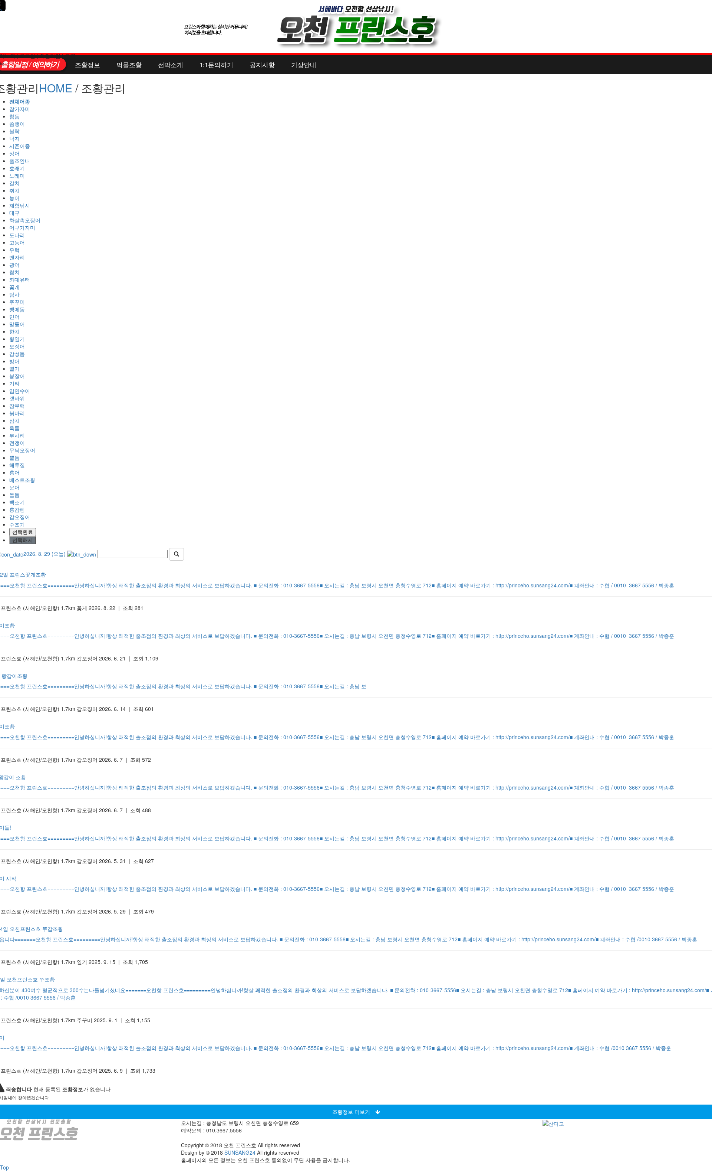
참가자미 (19, 108)
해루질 (17, 465)
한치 (14, 331)
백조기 (17, 502)
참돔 (14, 116)
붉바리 (17, 413)
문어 (14, 487)
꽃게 (14, 287)
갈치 (14, 183)
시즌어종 (19, 146)
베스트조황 (22, 479)
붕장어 (17, 376)
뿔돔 (14, 457)
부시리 (17, 435)
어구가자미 (22, 227)
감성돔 (17, 353)
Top (4, 1167)
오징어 (17, 346)
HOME (55, 88)
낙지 (14, 138)
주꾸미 (17, 301)
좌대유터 (19, 279)
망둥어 (17, 324)
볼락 (14, 131)
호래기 (17, 168)
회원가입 (50, 55)
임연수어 (19, 390)
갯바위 (17, 398)
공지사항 (262, 64)
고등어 (17, 242)
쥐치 (14, 190)
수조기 (17, 524)
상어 (14, 153)
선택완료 (22, 532)
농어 (14, 197)
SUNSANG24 (240, 1152)
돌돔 (14, 494)
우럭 (14, 249)
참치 (14, 272)
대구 (14, 212)
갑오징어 (19, 517)
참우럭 (17, 405)
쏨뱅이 (17, 123)
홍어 (14, 472)
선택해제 (22, 540)
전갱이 (17, 442)
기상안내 (303, 64)
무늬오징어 (22, 450)
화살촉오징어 (24, 220)
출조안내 (19, 160)
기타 (14, 383)
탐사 (14, 294)
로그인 (27, 55)
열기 (14, 368)
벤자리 (17, 257)
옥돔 (14, 428)
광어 (14, 264)
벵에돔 (17, 309)
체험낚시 (19, 205)
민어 (14, 316)
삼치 (14, 420)
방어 (14, 361)
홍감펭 (17, 509)
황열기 (17, 338)
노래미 (17, 175)
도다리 (17, 235)
